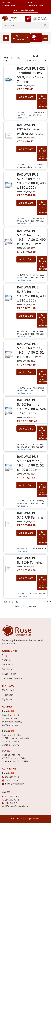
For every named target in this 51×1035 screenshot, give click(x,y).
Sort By (36, 56)
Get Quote (35, 37)
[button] (25, 10)
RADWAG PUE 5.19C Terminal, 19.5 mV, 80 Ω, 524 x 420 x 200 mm (31, 406)
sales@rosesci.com (14, 783)
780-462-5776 (12, 780)
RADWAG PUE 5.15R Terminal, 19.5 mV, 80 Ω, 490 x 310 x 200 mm (31, 293)
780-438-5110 (12, 777)
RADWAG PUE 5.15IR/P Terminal (31, 515)
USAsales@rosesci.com (16, 806)
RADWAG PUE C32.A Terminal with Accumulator (31, 129)
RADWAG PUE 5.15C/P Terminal (30, 560)
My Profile (7, 699)
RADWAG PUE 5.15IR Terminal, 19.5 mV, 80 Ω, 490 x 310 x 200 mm (31, 181)
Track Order (8, 694)
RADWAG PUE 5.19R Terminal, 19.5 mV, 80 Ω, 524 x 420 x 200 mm (31, 463)
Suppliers (7, 669)
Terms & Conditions (12, 678)
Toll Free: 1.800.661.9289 (8, 4)
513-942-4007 (12, 796)
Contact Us (7, 664)
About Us (7, 659)
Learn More (22, 117)
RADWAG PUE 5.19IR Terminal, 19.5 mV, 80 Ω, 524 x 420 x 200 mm (31, 350)
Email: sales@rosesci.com (35, 4)
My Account (42, 19)
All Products (20, 38)
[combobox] (25, 25)
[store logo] (11, 18)
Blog (4, 655)
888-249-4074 (12, 799)
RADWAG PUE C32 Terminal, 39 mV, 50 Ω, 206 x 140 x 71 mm (31, 75)
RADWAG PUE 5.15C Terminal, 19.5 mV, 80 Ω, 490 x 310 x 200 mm (31, 237)
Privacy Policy (9, 673)
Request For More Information (43, 102)
